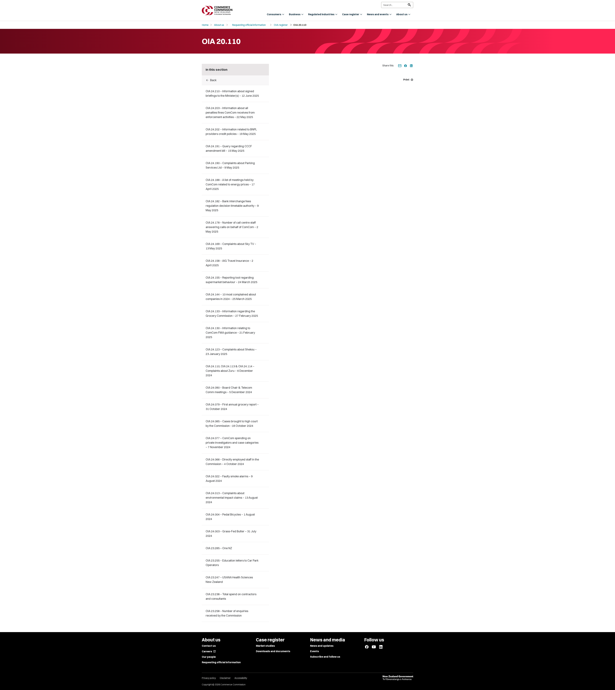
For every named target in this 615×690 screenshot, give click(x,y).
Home (205, 24)
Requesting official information (249, 24)
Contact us (209, 645)
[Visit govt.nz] (397, 678)
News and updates (321, 645)
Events (314, 651)
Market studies (265, 645)
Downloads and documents (273, 651)
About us (219, 24)
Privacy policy (209, 678)
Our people (209, 656)
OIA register (281, 24)
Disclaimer (225, 678)
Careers (209, 651)
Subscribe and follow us (325, 656)
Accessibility (240, 678)
